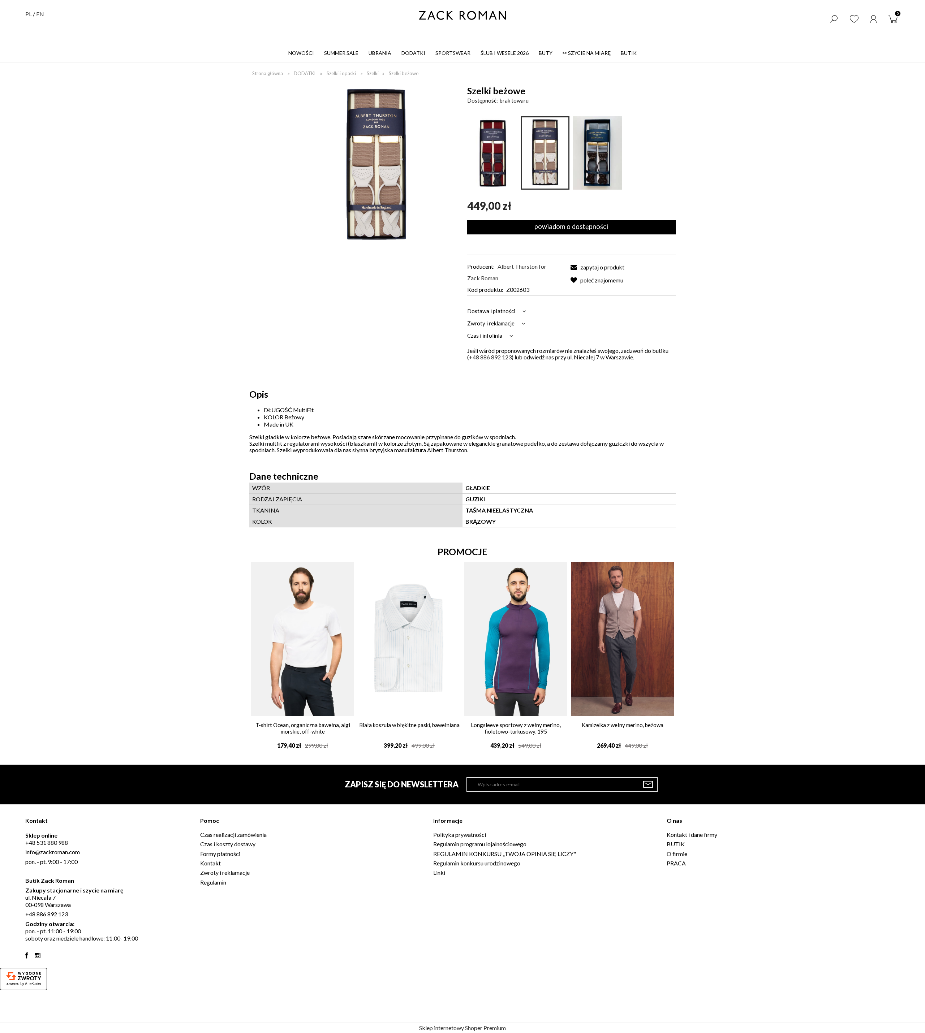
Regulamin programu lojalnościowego (479, 843)
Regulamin (213, 882)
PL (28, 13)
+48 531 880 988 (46, 842)
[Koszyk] (895, 18)
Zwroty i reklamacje (225, 872)
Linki (439, 872)
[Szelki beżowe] (545, 153)
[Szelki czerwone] (493, 153)
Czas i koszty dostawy (227, 843)
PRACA (676, 863)
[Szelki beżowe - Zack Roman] (376, 164)
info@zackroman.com (52, 851)
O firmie (677, 853)
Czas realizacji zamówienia (233, 834)
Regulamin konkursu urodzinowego (476, 863)
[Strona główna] (462, 15)
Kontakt (210, 863)
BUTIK (676, 843)
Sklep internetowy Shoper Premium (462, 1027)
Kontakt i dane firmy (692, 834)
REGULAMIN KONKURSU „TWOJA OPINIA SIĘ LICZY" (504, 853)
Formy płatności (220, 853)
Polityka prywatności (459, 834)
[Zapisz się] (648, 784)
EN (40, 13)
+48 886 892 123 (490, 357)
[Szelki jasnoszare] (597, 153)
